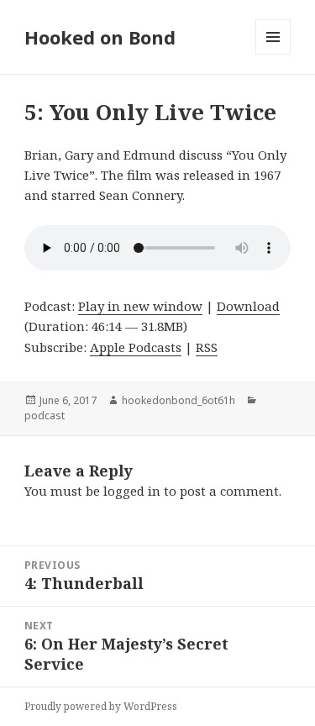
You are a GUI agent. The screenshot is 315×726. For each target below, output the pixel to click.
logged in (131, 490)
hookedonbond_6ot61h (178, 400)
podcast (44, 415)
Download (248, 305)
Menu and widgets (273, 54)
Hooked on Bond (100, 37)
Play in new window (140, 305)
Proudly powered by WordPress (100, 706)
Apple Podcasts (135, 347)
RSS (207, 347)
